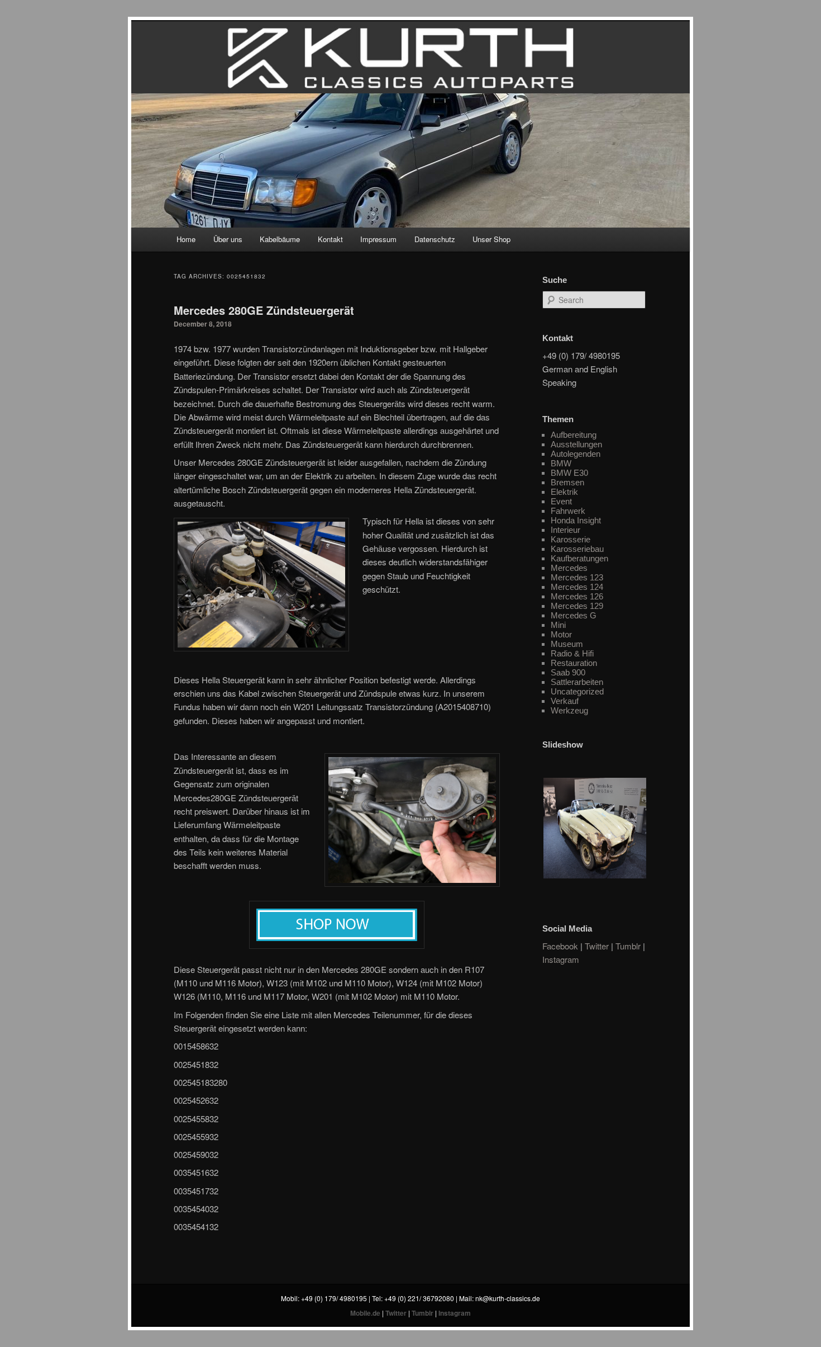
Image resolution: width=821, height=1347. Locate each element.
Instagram (560, 959)
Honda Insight (576, 520)
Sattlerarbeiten (577, 682)
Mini (558, 625)
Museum (567, 644)
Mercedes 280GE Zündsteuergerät (264, 310)
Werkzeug (569, 710)
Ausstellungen (576, 444)
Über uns (227, 239)
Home (185, 239)
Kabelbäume (280, 239)
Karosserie (570, 539)
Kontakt (330, 239)
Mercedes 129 (577, 606)
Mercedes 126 (577, 596)
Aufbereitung (573, 434)
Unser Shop (491, 239)
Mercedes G (573, 615)
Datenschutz (434, 239)
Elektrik (564, 492)
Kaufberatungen (579, 558)
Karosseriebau (577, 549)
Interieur (565, 530)
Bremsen (567, 482)
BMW (561, 463)
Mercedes (569, 568)
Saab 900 (568, 672)
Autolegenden (575, 454)
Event (561, 501)
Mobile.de (365, 1313)
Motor (561, 634)
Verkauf (565, 701)
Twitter (597, 946)
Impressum (378, 239)
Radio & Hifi (572, 653)
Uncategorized (577, 691)
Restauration (574, 663)
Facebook (560, 946)
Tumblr (628, 946)
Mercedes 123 (577, 577)
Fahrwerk (568, 511)
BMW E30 (569, 473)
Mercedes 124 (577, 587)
